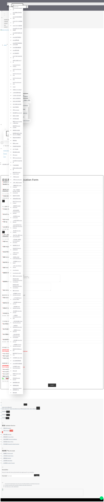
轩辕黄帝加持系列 (17, 146)
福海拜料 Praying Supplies (16, 126)
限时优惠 (15, 392)
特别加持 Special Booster (16, 378)
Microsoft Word (7, 371)
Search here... (10, 6)
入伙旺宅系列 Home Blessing (17, 221)
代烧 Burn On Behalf (17, 89)
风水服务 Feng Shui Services (17, 311)
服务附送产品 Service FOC (17, 354)
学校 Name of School (8, 297)
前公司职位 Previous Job (9, 323)
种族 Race (5, 241)
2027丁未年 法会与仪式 (17, 57)
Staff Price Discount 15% (17, 70)
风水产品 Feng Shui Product (17, 202)
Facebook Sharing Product (16, 65)
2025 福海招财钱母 (17, 360)
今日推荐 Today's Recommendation (16, 367)
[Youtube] (4, 15)
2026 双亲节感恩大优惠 (17, 33)
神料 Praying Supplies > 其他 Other (17, 122)
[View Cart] (1, 146)
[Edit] (1, 17)
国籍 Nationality (7, 257)
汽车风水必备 (16, 118)
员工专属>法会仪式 (17, 104)
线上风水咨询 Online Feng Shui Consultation (16, 336)
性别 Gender (6, 219)
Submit (52, 385)
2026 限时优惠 (16, 50)
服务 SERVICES (16, 290)
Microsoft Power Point (9, 374)
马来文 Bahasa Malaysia (9, 358)
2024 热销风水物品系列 (17, 8)
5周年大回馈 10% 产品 (17, 61)
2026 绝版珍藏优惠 (17, 47)
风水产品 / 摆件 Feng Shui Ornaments (17, 236)
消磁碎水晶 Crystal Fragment (17, 186)
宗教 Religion (6, 246)
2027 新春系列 (16, 53)
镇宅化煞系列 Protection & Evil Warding (16, 212)
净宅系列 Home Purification (16, 217)
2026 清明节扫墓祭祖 (17, 363)
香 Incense (15, 155)
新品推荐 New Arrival (17, 113)
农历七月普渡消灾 (17, 98)
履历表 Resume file (8, 189)
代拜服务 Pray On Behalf (17, 262)
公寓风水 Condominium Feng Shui (17, 317)
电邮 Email (5, 267)
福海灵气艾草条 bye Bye (17, 349)
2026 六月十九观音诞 (17, 25)
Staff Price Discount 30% (17, 78)
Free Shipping (16, 270)
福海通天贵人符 (16, 245)
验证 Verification (7, 376)
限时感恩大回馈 (16, 152)
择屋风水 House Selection (17, 330)
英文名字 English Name (9, 214)
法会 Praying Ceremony (16, 253)
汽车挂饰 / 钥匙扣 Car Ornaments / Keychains (17, 241)
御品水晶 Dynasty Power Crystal (16, 173)
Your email (4, 476)
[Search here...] (2, 143)
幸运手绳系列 (16, 107)
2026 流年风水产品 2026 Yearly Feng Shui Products (17, 226)
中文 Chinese (6, 353)
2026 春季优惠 (16, 40)
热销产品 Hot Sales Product (17, 374)
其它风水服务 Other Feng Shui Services (17, 322)
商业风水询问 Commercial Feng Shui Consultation (17, 280)
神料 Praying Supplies (17, 276)
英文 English (6, 356)
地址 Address (6, 290)
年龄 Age (5, 221)
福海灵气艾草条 (16, 196)
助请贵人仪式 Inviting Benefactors (17, 257)
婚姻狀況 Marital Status (9, 272)
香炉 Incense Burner (17, 158)
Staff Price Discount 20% (17, 74)
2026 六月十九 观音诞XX (17, 22)
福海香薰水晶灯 (16, 382)
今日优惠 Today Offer (17, 358)
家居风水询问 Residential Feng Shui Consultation (17, 286)
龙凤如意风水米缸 (17, 198)
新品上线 (15, 371)
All (13, 5)
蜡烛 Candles (15, 143)
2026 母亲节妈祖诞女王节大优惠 (17, 43)
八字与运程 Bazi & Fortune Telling (17, 298)
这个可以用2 (15, 149)
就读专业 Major (7, 303)
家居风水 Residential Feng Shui (17, 326)
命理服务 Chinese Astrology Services (17, 294)
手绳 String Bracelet (17, 179)
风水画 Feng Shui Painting (17, 231)
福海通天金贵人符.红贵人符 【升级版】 (17, 134)
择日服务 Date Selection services (16, 307)
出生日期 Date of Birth (9, 227)
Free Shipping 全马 (17, 273)
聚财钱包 (15, 140)
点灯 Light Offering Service (17, 266)
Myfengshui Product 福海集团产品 (17, 389)
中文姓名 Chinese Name (9, 209)
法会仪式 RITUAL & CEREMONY (17, 249)
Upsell (14, 87)
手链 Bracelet (16, 177)
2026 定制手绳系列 (17, 37)
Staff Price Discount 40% (17, 83)
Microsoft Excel (7, 369)
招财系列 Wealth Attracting (16, 206)
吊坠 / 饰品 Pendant (17, 182)
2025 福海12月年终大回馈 (17, 13)
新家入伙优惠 (16, 116)
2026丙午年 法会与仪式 (17, 161)
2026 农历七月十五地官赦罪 (17, 29)
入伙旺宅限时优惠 (17, 92)
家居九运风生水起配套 (17, 168)
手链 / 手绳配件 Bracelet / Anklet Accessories (16, 191)
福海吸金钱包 (16, 385)
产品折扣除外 (16, 165)
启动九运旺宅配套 (17, 101)
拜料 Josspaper (16, 110)
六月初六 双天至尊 (17, 95)
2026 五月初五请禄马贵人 (17, 17)
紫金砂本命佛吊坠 (17, 137)
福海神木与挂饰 (16, 130)
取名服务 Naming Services (17, 303)
